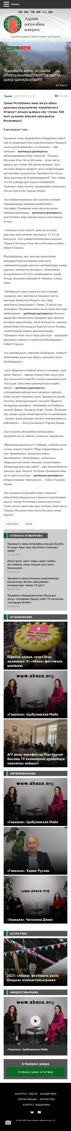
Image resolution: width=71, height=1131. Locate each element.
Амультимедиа (27, 1099)
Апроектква (47, 1099)
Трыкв (25, 47)
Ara (50, 12)
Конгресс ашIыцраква (36, 1104)
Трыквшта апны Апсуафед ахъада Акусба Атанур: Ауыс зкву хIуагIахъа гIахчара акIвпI (35, 547)
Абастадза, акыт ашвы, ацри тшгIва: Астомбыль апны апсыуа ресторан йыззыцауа (31, 564)
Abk (38, 12)
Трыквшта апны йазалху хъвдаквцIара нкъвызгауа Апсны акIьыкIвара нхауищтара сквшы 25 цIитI (33, 582)
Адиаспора (11, 47)
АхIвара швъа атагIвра (35, 1072)
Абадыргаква (48, 1093)
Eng (26, 12)
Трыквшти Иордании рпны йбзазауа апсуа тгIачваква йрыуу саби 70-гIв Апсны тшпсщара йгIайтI (35, 599)
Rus (20, 12)
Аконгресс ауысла (26, 1093)
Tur (32, 12)
